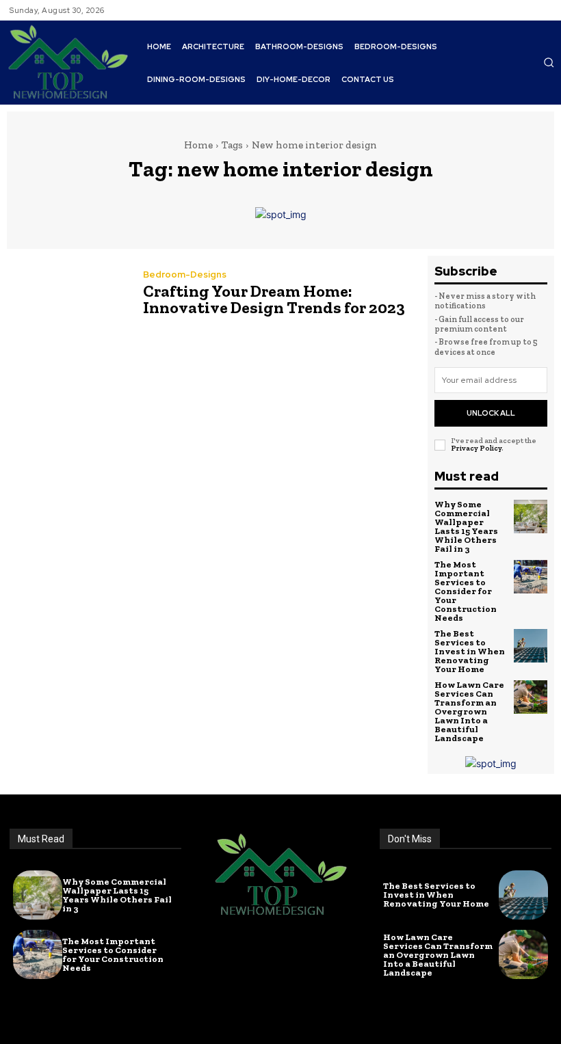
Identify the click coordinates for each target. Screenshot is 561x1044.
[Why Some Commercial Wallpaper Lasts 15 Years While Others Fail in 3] (531, 517)
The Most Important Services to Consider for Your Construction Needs (465, 591)
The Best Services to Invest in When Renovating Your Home (469, 651)
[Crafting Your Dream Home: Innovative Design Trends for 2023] (68, 295)
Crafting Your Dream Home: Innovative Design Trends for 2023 (274, 299)
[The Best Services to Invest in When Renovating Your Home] (531, 646)
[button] (548, 62)
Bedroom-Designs (184, 274)
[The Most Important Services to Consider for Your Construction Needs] (531, 577)
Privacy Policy (476, 448)
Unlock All (491, 413)
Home (198, 145)
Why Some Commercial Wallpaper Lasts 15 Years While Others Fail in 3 (466, 526)
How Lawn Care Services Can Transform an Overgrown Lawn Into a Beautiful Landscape (469, 711)
